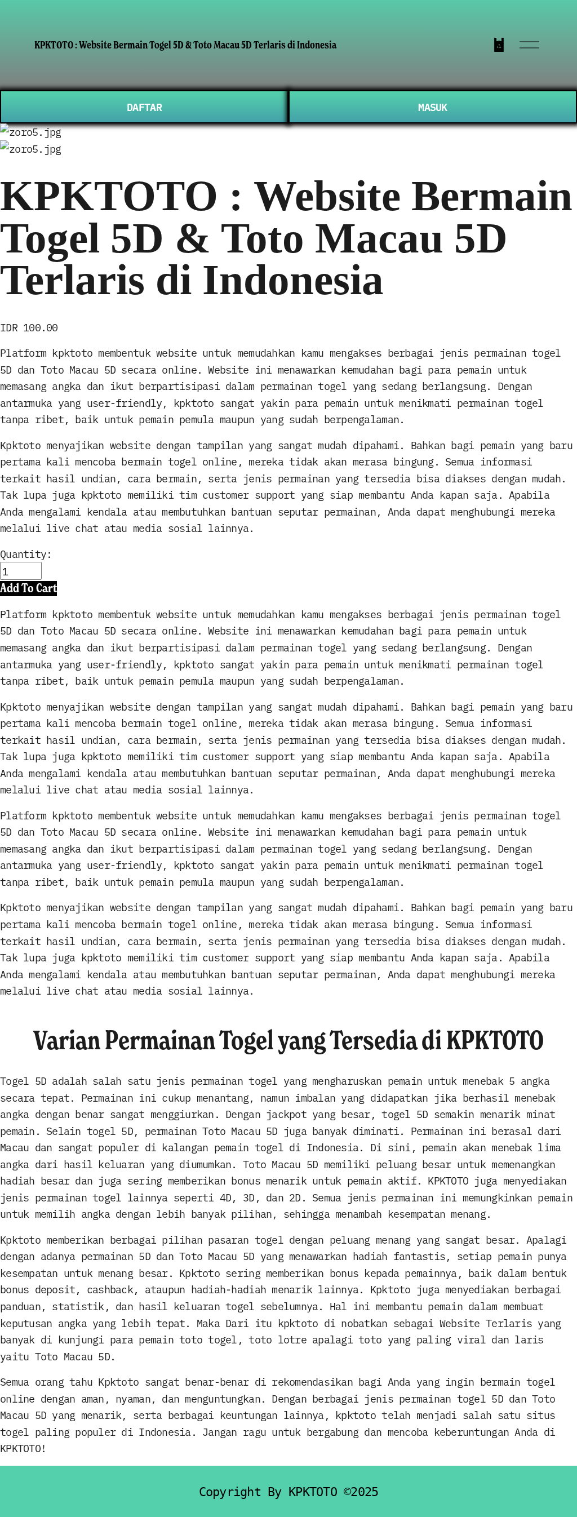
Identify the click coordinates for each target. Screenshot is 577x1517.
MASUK (432, 106)
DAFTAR (144, 106)
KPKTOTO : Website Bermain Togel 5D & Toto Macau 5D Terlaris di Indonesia (185, 44)
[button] (28, 588)
